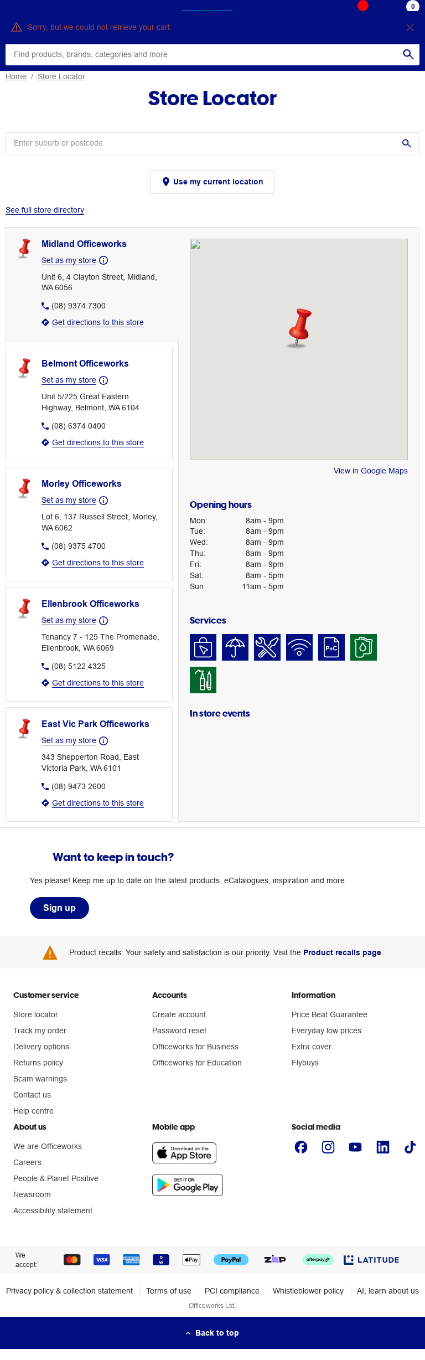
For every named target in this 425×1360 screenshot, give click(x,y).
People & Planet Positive (56, 1178)
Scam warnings (40, 1078)
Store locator (35, 1014)
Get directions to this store (98, 322)
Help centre (33, 1110)
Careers (27, 1162)
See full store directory (45, 209)
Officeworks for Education (197, 1062)
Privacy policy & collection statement (69, 1290)
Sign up (59, 908)
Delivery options (41, 1046)
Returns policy (38, 1062)
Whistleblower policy (308, 1290)
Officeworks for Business (195, 1046)
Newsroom (32, 1194)
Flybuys (305, 1062)
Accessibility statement (52, 1210)
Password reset (179, 1030)
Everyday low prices (326, 1030)
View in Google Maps (371, 470)
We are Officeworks (47, 1146)
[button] (299, 329)
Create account (179, 1014)
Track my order (39, 1030)
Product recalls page (342, 952)
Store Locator (61, 76)
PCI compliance (232, 1290)
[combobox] (201, 143)
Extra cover (311, 1046)
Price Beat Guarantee (329, 1014)
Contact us (32, 1094)
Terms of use (168, 1290)
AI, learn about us (388, 1290)
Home (16, 76)
